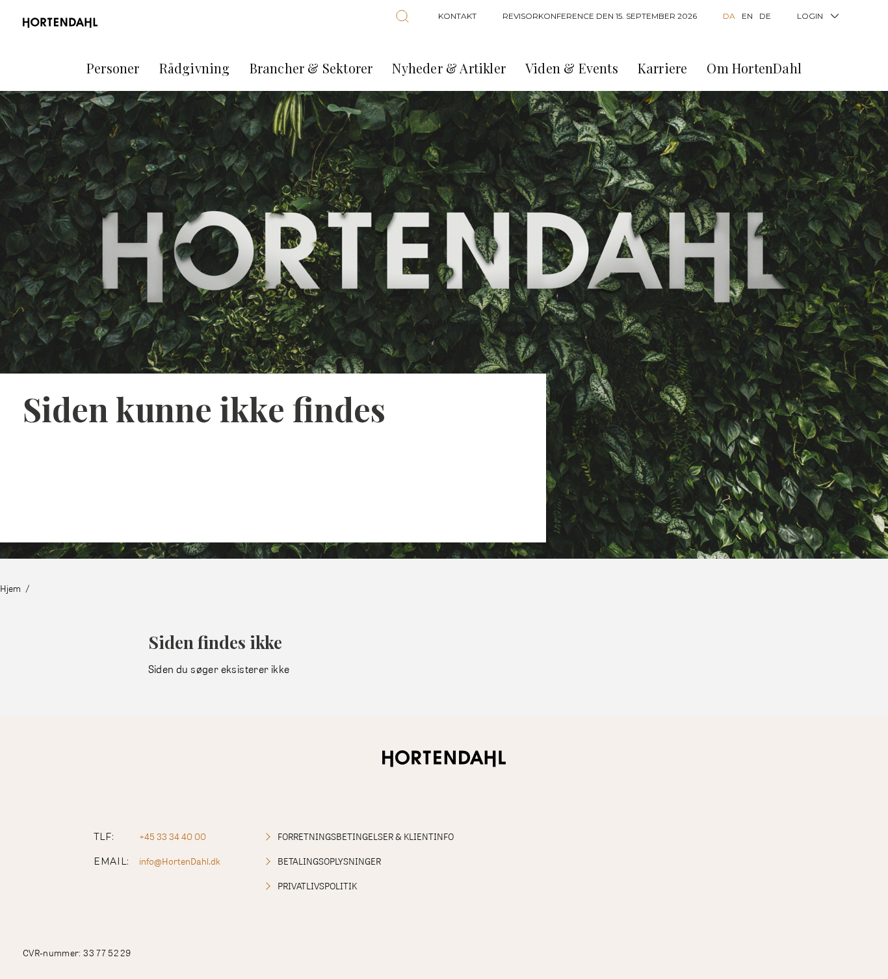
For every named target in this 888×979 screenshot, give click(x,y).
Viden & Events (571, 68)
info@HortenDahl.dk (179, 861)
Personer (113, 68)
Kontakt (457, 16)
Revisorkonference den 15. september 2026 (600, 16)
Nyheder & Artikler (449, 68)
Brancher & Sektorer (311, 68)
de (765, 16)
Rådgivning (194, 68)
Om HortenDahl (754, 68)
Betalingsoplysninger (329, 861)
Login (810, 16)
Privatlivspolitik (317, 885)
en (747, 16)
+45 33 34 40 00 (172, 836)
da (729, 16)
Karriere (663, 68)
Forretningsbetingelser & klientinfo (366, 836)
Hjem (10, 588)
